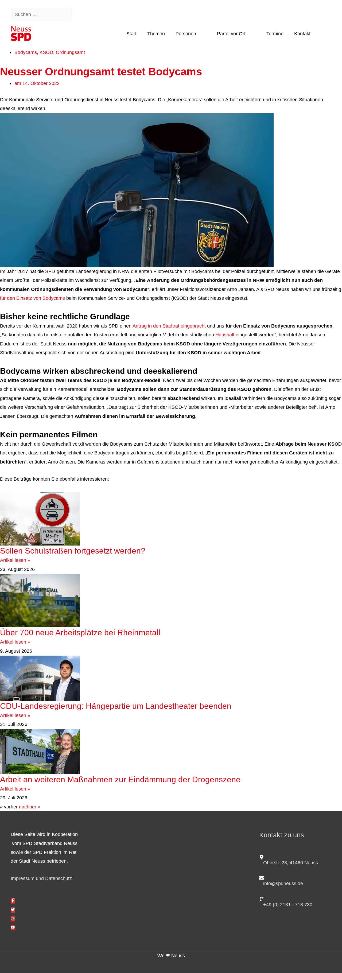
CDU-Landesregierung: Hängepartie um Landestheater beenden (118, 706)
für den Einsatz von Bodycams (32, 298)
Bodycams (25, 52)
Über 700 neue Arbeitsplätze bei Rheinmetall (80, 632)
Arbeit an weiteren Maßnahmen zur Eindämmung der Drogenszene (120, 779)
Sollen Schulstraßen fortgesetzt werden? (72, 550)
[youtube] (13, 927)
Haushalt (224, 334)
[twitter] (13, 910)
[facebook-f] (13, 901)
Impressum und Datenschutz (41, 878)
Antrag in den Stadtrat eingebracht (170, 326)
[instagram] (13, 918)
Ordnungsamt (70, 52)
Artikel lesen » (15, 560)
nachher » (29, 806)
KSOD (46, 52)
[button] (323, 33)
